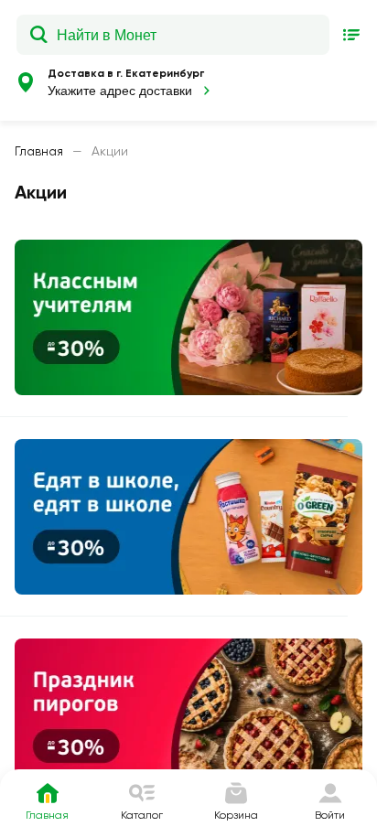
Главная (39, 151)
